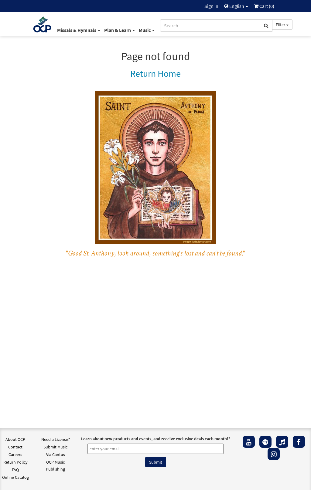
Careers (15, 454)
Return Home (155, 73)
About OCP (15, 439)
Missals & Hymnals (77, 30)
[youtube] (249, 442)
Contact (15, 447)
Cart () (266, 6)
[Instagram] (274, 454)
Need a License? (55, 439)
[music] (282, 442)
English (236, 6)
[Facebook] (299, 442)
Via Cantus (55, 454)
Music (145, 30)
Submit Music (55, 447)
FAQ (15, 469)
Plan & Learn (118, 30)
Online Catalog (15, 477)
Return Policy (15, 462)
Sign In (211, 6)
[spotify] (265, 442)
